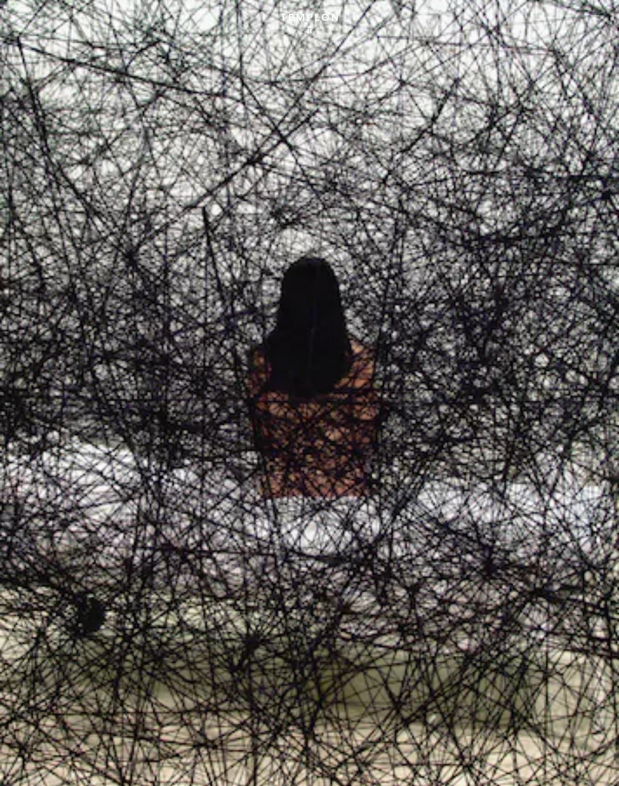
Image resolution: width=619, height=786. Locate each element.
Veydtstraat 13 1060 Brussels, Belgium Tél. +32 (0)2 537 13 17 (208, 650)
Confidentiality (546, 772)
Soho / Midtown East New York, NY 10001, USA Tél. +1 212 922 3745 (212, 707)
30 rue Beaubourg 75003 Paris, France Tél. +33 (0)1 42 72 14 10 (56, 650)
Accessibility (585, 772)
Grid (218, 772)
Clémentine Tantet (153, 772)
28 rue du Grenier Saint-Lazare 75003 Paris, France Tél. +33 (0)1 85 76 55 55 (68, 707)
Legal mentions (503, 772)
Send (340, 715)
